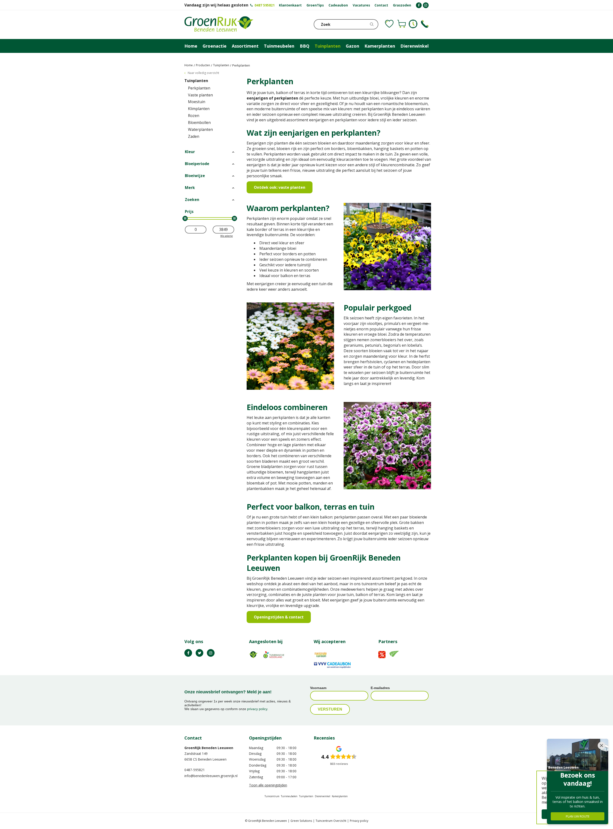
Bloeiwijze (195, 175)
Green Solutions (301, 821)
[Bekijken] (401, 24)
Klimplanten (199, 108)
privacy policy (257, 709)
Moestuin (196, 101)
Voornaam (318, 688)
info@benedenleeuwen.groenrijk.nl (211, 775)
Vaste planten (200, 95)
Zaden (193, 136)
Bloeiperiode (197, 163)
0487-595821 (194, 770)
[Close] (601, 745)
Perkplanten (199, 88)
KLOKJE (413, 24)
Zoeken (192, 199)
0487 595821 (265, 5)
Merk (190, 187)
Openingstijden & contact (279, 617)
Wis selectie (226, 236)
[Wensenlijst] (389, 24)
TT (199, 653)
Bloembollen (199, 122)
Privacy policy (359, 821)
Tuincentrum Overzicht (331, 821)
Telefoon (425, 24)
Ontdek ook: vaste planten (279, 187)
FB (188, 653)
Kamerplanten (340, 796)
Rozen (193, 115)
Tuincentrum (272, 796)
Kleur (190, 151)
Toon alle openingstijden (268, 785)
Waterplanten (200, 129)
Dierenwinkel (322, 796)
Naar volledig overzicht (203, 73)
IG (211, 653)
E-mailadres (380, 688)
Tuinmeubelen (289, 796)
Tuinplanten (196, 80)
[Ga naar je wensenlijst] (389, 24)
